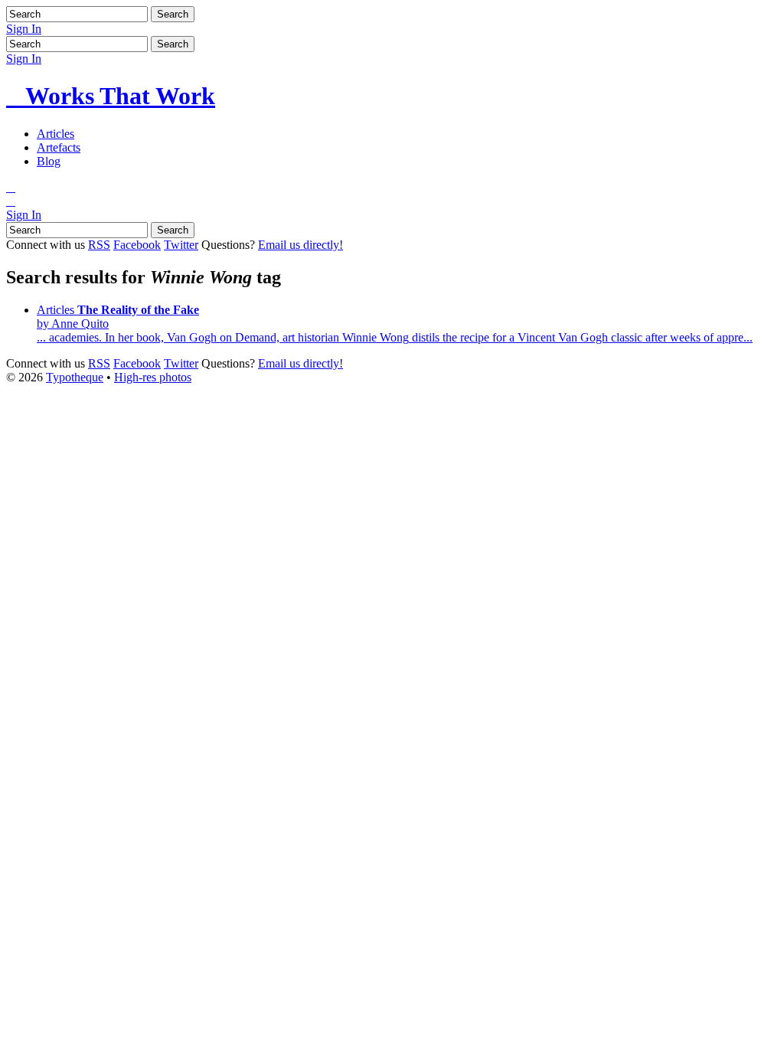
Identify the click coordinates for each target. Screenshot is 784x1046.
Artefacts (58, 147)
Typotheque (74, 377)
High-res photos (152, 377)
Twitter (181, 244)
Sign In (23, 28)
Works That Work (110, 96)
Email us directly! (300, 244)
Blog (48, 161)
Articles (55, 133)
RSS (99, 244)
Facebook (137, 244)
